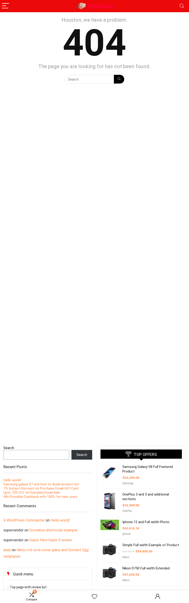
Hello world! (12, 480)
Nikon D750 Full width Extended (146, 568)
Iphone (126, 534)
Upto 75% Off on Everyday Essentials (31, 492)
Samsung (127, 483)
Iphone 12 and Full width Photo (145, 522)
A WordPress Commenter (24, 520)
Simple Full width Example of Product (150, 545)
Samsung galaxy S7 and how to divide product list (41, 484)
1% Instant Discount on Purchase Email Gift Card (40, 488)
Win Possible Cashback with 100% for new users (40, 497)
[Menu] (5, 6)
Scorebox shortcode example (53, 530)
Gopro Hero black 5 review (50, 540)
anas (7, 550)
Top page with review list (28, 587)
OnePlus (127, 511)
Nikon (125, 557)
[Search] (181, 6)
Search (8, 448)
